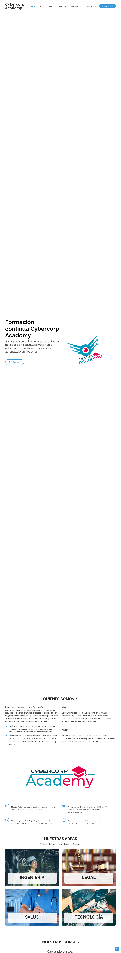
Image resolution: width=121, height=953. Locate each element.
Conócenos (14, 362)
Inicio (33, 6)
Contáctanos (91, 6)
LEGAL (89, 877)
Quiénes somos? (45, 6)
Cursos (59, 6)
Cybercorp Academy (14, 6)
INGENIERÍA (32, 877)
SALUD (32, 917)
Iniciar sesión (107, 6)
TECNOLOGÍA (89, 917)
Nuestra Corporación (73, 6)
